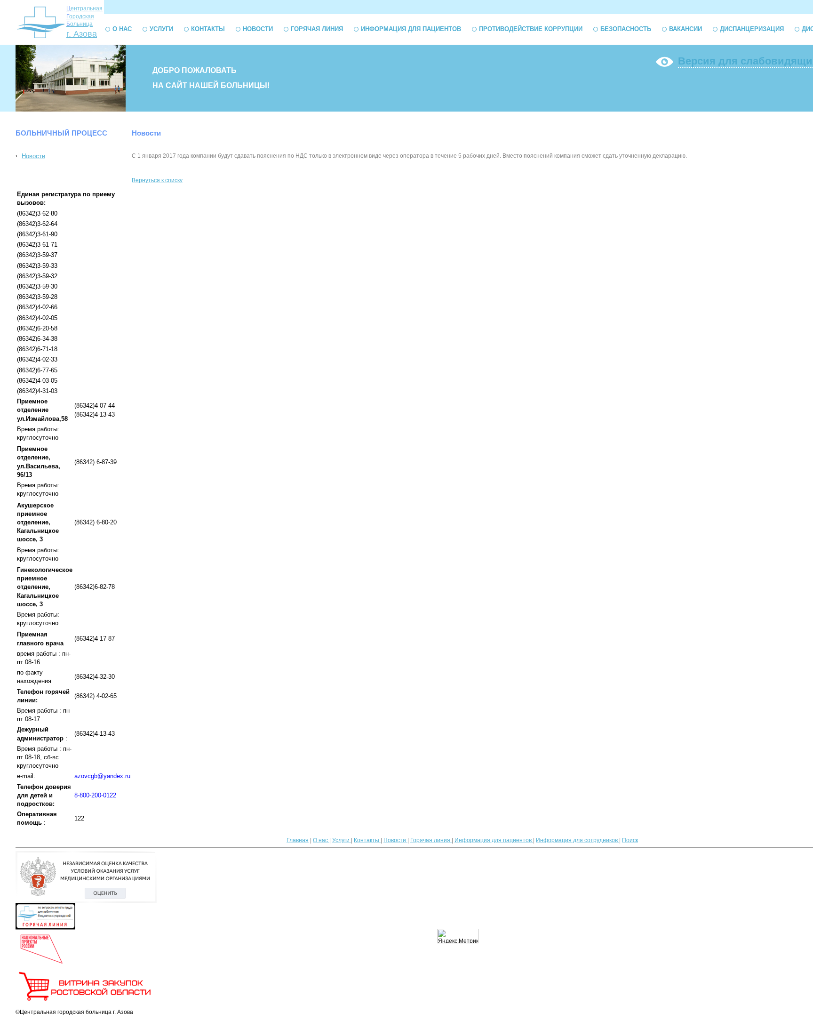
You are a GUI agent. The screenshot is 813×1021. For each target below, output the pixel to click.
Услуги (161, 28)
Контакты (208, 28)
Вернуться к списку (157, 180)
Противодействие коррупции (530, 28)
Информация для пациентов (411, 28)
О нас (122, 28)
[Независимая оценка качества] (86, 901)
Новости (258, 28)
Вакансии (685, 28)
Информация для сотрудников (577, 840)
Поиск (630, 840)
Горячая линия (317, 28)
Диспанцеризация (752, 28)
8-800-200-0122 (95, 795)
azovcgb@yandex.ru (102, 776)
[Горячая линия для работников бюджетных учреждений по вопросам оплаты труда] (45, 928)
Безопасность (625, 28)
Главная (298, 840)
